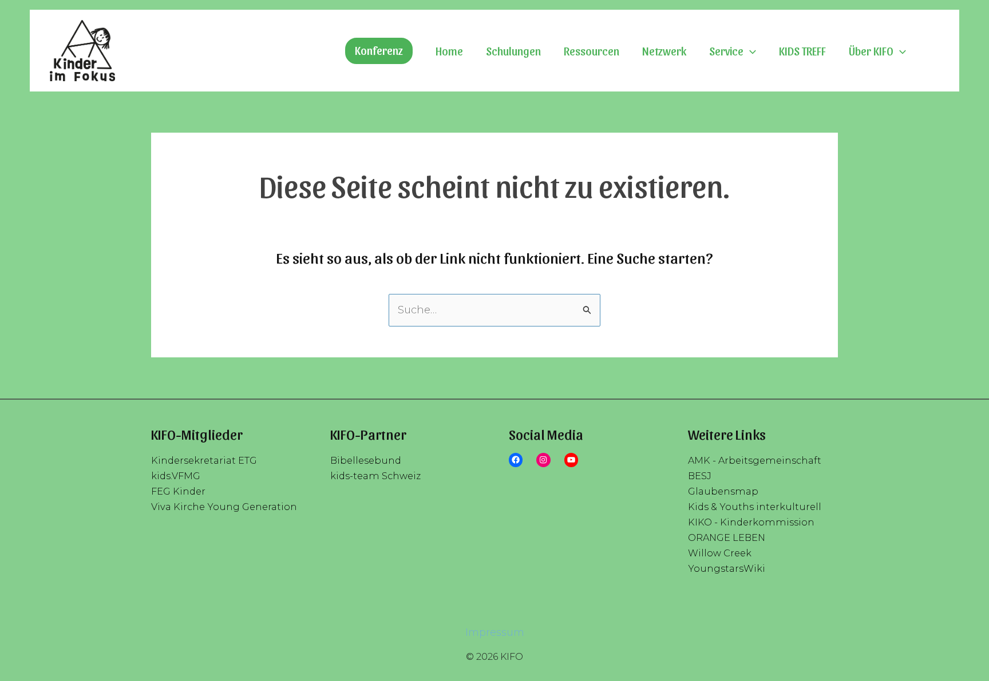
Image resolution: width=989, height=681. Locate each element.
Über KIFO (871, 51)
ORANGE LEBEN (726, 537)
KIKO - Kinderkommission (751, 522)
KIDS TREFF (802, 51)
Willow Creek (719, 553)
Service (726, 51)
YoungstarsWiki (726, 568)
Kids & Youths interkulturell (754, 506)
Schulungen (513, 51)
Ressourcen (591, 51)
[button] (379, 51)
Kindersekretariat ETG (204, 460)
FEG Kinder (178, 491)
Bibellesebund (365, 460)
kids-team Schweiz (375, 475)
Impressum (494, 632)
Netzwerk (664, 51)
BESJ (699, 475)
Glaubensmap (723, 491)
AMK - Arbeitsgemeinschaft (754, 460)
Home (449, 51)
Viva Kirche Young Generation (224, 506)
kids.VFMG (175, 475)
